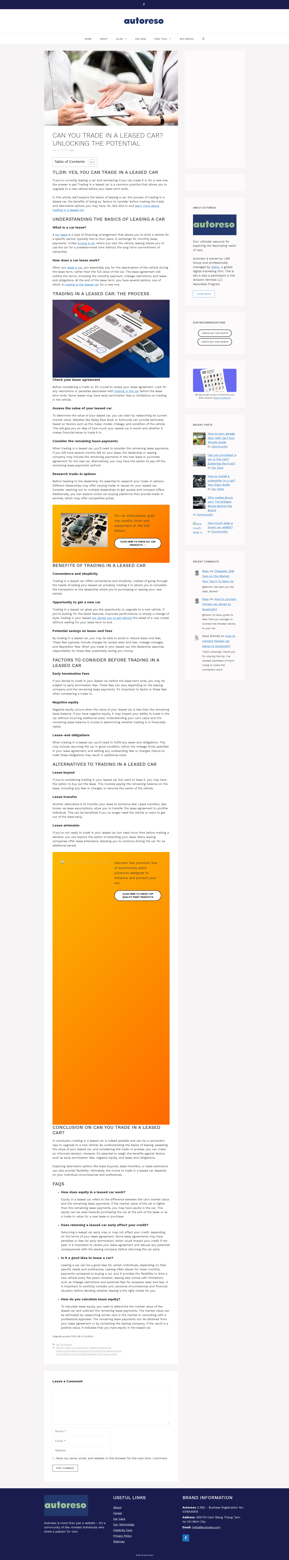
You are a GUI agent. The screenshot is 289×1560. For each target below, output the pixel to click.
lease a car (74, 267)
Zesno (215, 267)
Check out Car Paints (214, 342)
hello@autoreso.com (206, 1527)
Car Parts (217, 489)
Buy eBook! (187, 39)
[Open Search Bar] (203, 39)
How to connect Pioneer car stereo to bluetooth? (219, 604)
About (104, 39)
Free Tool (160, 39)
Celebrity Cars (122, 1530)
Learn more (204, 294)
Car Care (217, 467)
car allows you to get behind (112, 618)
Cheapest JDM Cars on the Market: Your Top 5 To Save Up (218, 576)
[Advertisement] (214, 109)
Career (117, 1513)
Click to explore (221, 398)
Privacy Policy (122, 1535)
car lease (61, 234)
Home (88, 39)
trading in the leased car (82, 284)
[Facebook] (144, 5)
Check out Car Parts (215, 333)
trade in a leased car (100, 1347)
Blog (119, 39)
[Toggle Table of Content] (90, 162)
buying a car (86, 243)
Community (219, 446)
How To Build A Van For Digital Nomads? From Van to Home (86, 1354)
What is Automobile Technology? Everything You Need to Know (89, 1351)
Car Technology (64, 1344)
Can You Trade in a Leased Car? (72, 1347)
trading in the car (126, 391)
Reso (205, 571)
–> (138, 543)
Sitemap (119, 1541)
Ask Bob (140, 39)
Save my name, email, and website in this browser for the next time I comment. (112, 1458)
